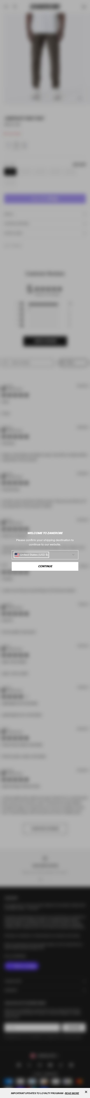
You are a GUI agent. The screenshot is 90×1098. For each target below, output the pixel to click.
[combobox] (31, 555)
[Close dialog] (86, 1092)
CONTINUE (45, 566)
